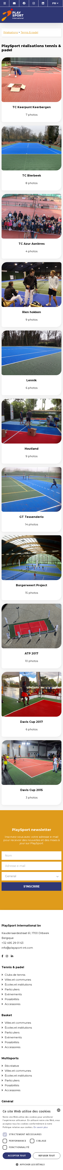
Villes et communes (18, 979)
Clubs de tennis (15, 974)
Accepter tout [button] (17, 1155)
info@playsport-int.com (17, 947)
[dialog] (31, 1138)
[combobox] (58, 1110)
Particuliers (12, 989)
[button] (31, 1164)
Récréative (12, 1065)
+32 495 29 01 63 (12, 942)
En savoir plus (41, 1127)
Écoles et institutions (18, 984)
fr (54, 3)
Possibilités (12, 999)
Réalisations (10, 32)
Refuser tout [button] (46, 1155)
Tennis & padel (29, 32)
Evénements (13, 994)
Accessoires (12, 1004)
